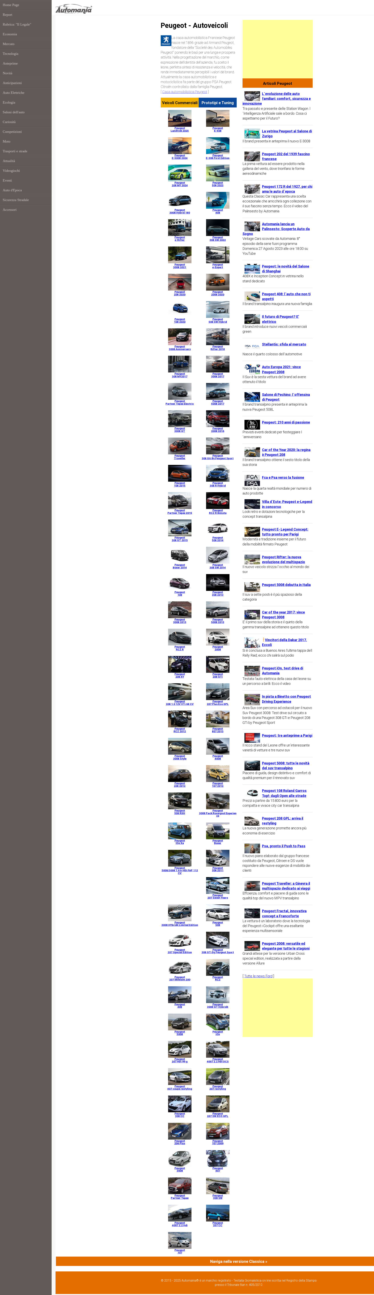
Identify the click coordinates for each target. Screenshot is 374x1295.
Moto (6, 141)
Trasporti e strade (15, 151)
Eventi (7, 180)
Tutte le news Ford (258, 976)
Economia (10, 34)
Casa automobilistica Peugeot (184, 92)
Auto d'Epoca (12, 190)
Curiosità (9, 122)
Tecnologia (10, 54)
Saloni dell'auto (14, 112)
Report (7, 15)
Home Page (11, 5)
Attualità (9, 161)
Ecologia (9, 102)
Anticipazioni (12, 83)
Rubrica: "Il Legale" (17, 24)
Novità (7, 73)
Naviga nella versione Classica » (238, 1261)
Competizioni (12, 132)
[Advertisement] (278, 49)
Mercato (8, 44)
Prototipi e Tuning (218, 102)
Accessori (10, 210)
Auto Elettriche (13, 93)
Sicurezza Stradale (16, 200)
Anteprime (10, 63)
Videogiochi (11, 171)
